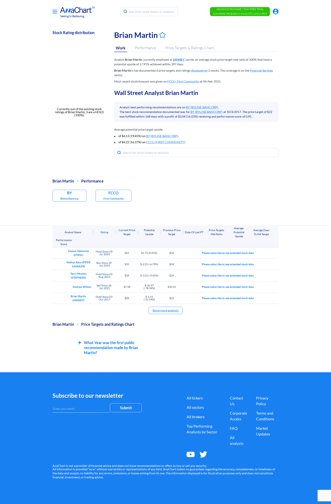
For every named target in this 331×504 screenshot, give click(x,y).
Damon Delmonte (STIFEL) (78, 253)
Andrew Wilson (82, 286)
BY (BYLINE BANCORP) (202, 107)
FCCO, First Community (183, 81)
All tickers (195, 398)
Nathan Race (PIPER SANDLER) (78, 264)
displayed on (199, 70)
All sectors (195, 407)
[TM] (76, 10)
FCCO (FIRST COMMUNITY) (165, 142)
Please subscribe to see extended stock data (228, 252)
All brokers (196, 416)
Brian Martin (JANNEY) (78, 298)
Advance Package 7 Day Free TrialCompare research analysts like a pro (240, 11)
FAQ (234, 428)
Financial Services (261, 70)
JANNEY (178, 59)
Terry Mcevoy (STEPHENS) (78, 275)
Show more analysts (165, 310)
